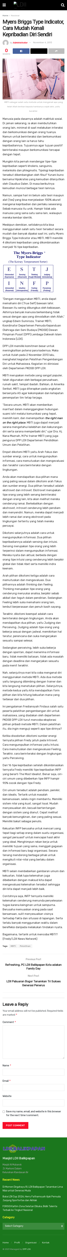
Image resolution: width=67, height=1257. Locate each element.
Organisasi (31, 1242)
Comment (9, 1022)
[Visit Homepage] (33, 5)
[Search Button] (62, 5)
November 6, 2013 (42, 42)
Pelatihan (25, 946)
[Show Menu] (4, 5)
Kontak (45, 1242)
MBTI (13, 946)
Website (7, 1096)
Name (7, 1065)
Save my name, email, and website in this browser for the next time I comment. (33, 1113)
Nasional (15, 15)
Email (7, 1080)
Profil (17, 1242)
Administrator (20, 42)
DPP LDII (27, 1249)
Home (5, 15)
